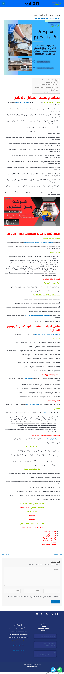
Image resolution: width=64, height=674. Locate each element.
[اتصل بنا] (53, 669)
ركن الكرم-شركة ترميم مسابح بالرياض (18, 634)
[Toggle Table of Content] (56, 80)
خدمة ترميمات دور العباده (53, 89)
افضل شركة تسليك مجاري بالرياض (18, 631)
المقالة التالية (6, 554)
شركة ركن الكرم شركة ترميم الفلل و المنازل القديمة (38, 242)
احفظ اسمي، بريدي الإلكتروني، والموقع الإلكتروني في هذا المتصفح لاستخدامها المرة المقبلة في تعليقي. (31, 596)
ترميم (47, 18)
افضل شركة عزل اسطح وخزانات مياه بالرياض (19, 628)
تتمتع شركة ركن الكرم (49, 439)
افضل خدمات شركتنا (54, 90)
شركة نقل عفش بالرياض (18, 640)
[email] (37, 613)
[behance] (46, 613)
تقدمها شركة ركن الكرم (32, 404)
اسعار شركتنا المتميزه (54, 86)
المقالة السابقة (57, 554)
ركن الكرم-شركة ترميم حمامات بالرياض (18, 637)
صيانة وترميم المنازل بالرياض (51, 82)
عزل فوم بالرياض (18, 625)
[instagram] (51, 613)
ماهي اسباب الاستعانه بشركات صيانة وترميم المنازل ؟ (47, 87)
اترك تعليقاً (57, 18)
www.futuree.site (32, 666)
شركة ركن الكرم (28, 378)
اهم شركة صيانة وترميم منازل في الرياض (51, 92)
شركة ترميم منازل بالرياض (22, 102)
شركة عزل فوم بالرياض (18, 645)
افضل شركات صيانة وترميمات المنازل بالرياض (49, 84)
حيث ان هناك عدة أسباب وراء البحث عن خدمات (47, 334)
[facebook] (56, 613)
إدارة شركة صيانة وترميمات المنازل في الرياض (37, 315)
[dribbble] (42, 613)
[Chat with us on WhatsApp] (59, 669)
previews (51, 18)
